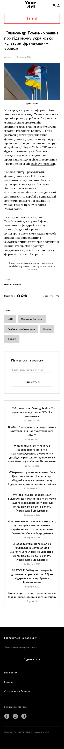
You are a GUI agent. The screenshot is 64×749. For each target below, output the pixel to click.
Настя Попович (12, 284)
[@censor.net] (32, 81)
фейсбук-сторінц (42, 164)
